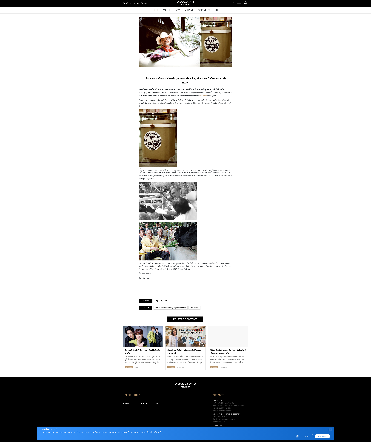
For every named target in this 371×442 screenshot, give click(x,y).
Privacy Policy (218, 425)
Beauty (177, 10)
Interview (147, 70)
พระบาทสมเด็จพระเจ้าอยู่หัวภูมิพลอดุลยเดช (170, 308)
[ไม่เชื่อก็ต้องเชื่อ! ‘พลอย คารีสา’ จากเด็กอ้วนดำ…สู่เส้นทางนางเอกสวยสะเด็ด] (228, 336)
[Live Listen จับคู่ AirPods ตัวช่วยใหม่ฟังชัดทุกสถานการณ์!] (185, 336)
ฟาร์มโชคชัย (203, 96)
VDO (216, 10)
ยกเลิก (307, 436)
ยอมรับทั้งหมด (322, 436)
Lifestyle (189, 10)
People (155, 10)
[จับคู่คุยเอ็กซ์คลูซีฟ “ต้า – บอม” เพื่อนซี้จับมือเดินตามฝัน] (143, 336)
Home (140, 70)
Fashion (166, 10)
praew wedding (204, 10)
